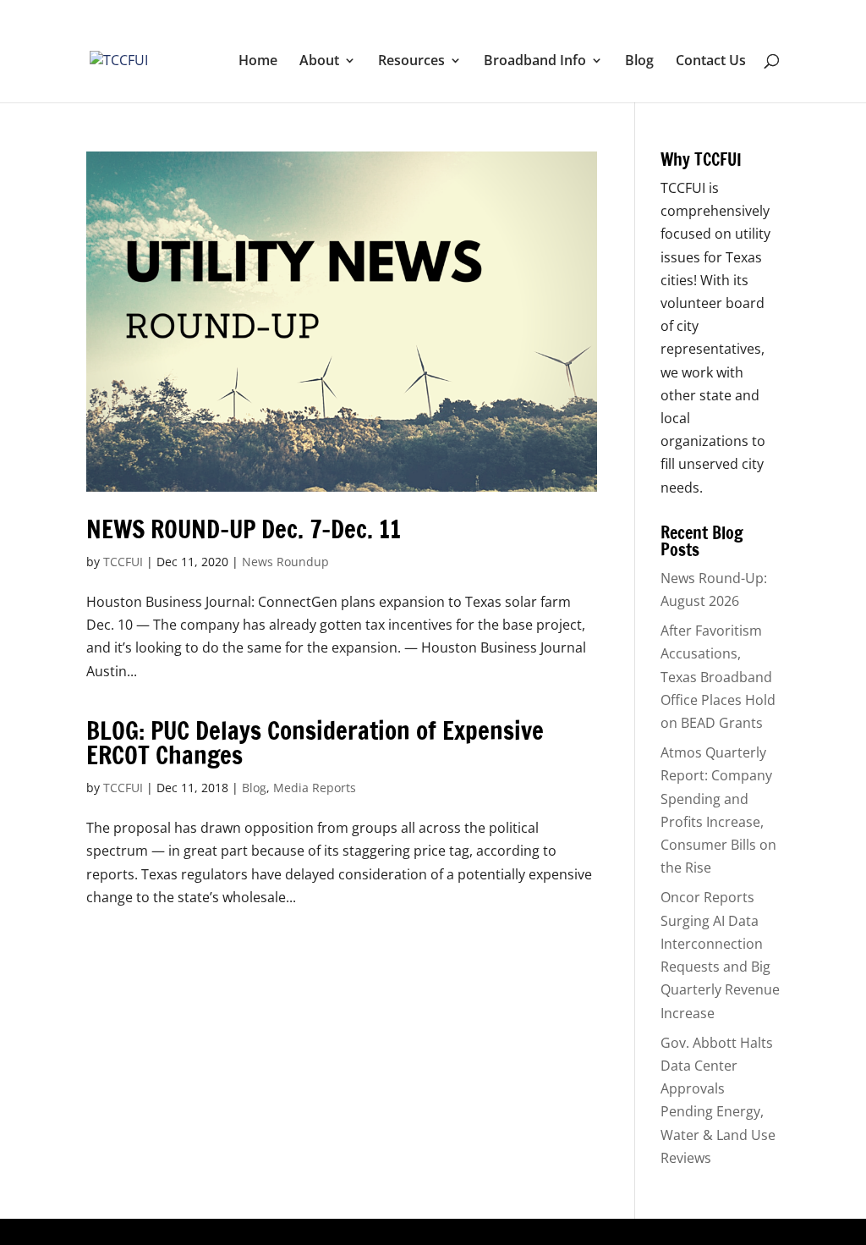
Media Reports (314, 788)
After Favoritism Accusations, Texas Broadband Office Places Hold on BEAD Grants (718, 676)
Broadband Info (535, 61)
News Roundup (285, 562)
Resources (411, 61)
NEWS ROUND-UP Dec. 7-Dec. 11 (243, 529)
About (319, 61)
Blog (639, 61)
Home (257, 61)
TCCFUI (123, 562)
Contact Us (711, 61)
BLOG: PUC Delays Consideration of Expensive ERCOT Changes (315, 743)
